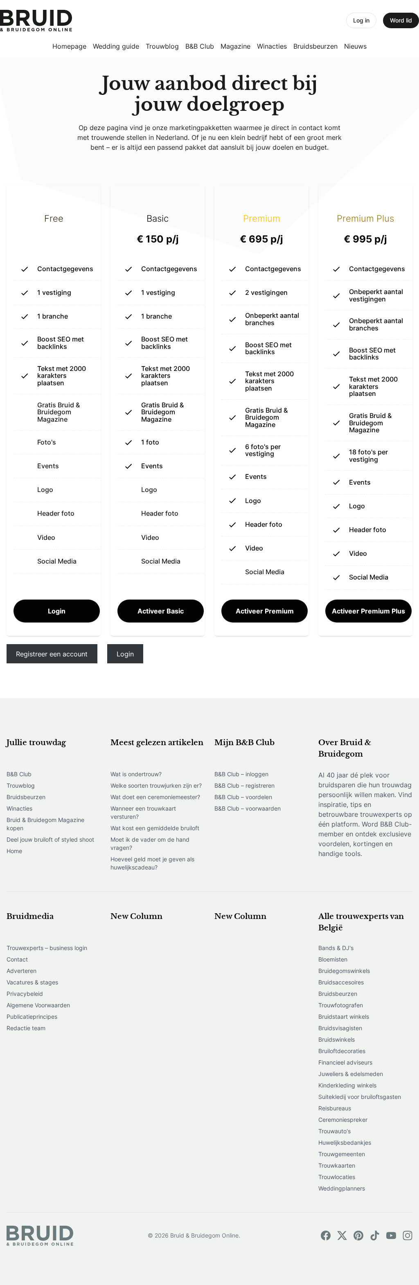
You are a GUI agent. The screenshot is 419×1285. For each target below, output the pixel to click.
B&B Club (199, 46)
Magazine (235, 46)
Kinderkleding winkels (347, 1085)
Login (125, 653)
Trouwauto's (334, 1131)
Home (14, 851)
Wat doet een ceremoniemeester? (155, 797)
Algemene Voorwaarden (38, 1005)
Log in (361, 20)
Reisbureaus (334, 1108)
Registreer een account (52, 653)
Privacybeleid (25, 993)
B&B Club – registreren (244, 785)
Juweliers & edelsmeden (350, 1074)
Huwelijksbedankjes (344, 1142)
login (56, 611)
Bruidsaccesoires (341, 982)
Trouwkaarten (336, 1165)
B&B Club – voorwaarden (247, 808)
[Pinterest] (358, 1235)
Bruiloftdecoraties (341, 1051)
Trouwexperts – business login (47, 948)
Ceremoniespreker (342, 1119)
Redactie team (26, 1028)
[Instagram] (407, 1235)
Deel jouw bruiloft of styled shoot (50, 839)
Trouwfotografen (340, 1005)
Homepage (69, 46)
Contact (17, 959)
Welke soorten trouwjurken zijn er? (156, 785)
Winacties (272, 46)
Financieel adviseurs (345, 1062)
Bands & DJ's (336, 948)
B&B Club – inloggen (241, 774)
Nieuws (355, 46)
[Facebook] (326, 1235)
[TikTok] (375, 1235)
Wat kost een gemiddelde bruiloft (154, 828)
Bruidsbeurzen (315, 46)
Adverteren (21, 971)
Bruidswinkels (336, 1039)
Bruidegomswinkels (344, 971)
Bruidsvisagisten (340, 1028)
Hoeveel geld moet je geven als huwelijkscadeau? (152, 863)
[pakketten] (36, 20)
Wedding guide (116, 46)
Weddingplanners (341, 1188)
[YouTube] (391, 1235)
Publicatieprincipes (32, 1016)
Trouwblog (162, 46)
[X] (342, 1235)
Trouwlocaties (336, 1177)
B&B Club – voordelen (243, 797)
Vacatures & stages (32, 982)
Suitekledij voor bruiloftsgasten (359, 1097)
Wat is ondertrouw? (136, 774)
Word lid (401, 20)
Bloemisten (332, 959)
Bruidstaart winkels (343, 1016)
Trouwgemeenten (341, 1154)
